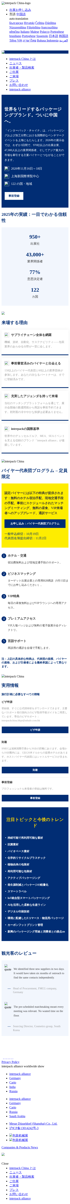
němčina (14, 31)
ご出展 (14, 71)
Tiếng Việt (15, 40)
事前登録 (14, 195)
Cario (12, 1082)
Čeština (39, 23)
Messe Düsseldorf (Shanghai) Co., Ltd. (33, 1123)
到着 (35, 769)
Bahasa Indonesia (48, 40)
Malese (34, 31)
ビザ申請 (35, 729)
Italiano (25, 31)
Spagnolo (42, 36)
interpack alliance (20, 89)
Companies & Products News (20, 1147)
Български (16, 23)
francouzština (49, 27)
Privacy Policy (10, 1062)
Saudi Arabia (17, 1116)
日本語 (53, 36)
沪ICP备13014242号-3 (23, 1128)
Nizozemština (17, 27)
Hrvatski (29, 23)
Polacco (45, 31)
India (12, 1087)
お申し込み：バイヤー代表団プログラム (35, 523)
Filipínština (33, 27)
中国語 (21, 14)
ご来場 (14, 76)
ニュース (15, 63)
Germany (15, 1078)
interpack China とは (22, 58)
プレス (14, 80)
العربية (63, 40)
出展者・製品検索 (21, 67)
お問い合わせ (18, 85)
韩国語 (63, 36)
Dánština (50, 23)
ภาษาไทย (29, 40)
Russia (13, 1091)
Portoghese (29, 36)
